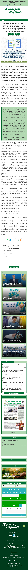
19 (10, 505)
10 (3, 502)
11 (7, 502)
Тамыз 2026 (14, 489)
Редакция (14, 553)
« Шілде (5, 515)
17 (3, 505)
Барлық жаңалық (14, 393)
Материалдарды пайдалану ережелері (14, 557)
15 (20, 502)
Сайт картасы (14, 555)
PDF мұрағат (14, 432)
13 (14, 502)
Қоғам (17, 33)
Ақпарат (11, 33)
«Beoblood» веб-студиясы (14, 566)
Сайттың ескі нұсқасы (14, 563)
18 (7, 505)
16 (24, 502)
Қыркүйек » (21, 515)
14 (17, 502)
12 (10, 502)
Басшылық (14, 552)
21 (17, 505)
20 (14, 505)
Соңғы (7, 361)
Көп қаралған (20, 361)
